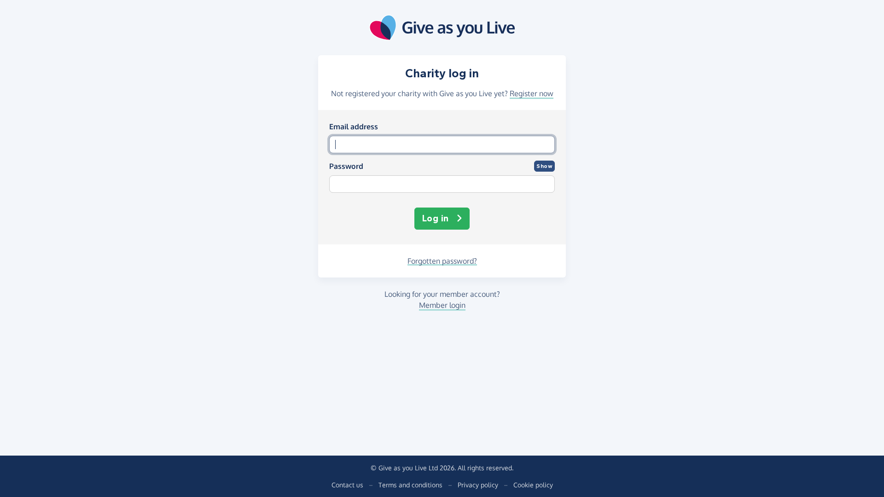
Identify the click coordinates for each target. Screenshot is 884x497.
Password (346, 166)
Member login (442, 305)
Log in (435, 218)
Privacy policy (478, 485)
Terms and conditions (410, 485)
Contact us (347, 485)
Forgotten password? (442, 261)
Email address (353, 126)
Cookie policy (533, 485)
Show (544, 166)
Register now (531, 93)
